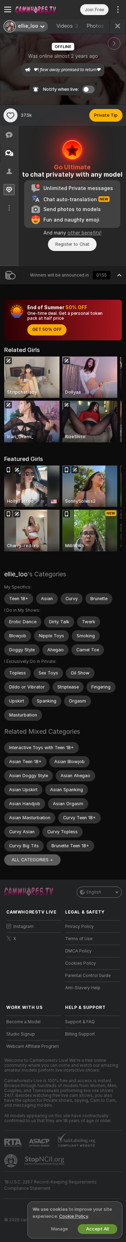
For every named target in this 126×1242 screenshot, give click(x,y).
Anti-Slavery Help (82, 987)
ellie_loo (16, 574)
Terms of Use (78, 938)
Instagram (23, 926)
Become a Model (23, 1021)
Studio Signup (20, 1034)
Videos (67, 26)
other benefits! (85, 233)
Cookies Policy (80, 963)
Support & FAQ (80, 1021)
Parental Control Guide (88, 975)
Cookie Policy (73, 1216)
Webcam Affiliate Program (32, 1046)
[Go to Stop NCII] (45, 1160)
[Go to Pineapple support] (11, 1160)
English (93, 892)
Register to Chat (72, 244)
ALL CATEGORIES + (32, 859)
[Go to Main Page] (39, 9)
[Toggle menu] (7, 9)
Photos (99, 26)
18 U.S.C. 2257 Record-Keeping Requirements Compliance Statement (50, 1185)
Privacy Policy (79, 926)
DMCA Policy (78, 951)
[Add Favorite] (11, 115)
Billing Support (80, 1034)
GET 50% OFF (47, 329)
